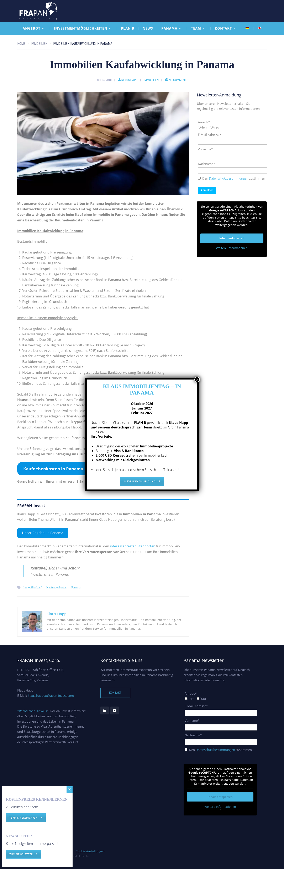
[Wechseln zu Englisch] (259, 28)
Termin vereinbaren (23, 817)
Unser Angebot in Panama (42, 533)
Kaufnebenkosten (56, 587)
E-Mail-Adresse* (209, 134)
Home (21, 44)
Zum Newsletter (21, 854)
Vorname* (205, 149)
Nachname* (206, 164)
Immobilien (151, 80)
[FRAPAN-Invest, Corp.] (39, 10)
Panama (169, 28)
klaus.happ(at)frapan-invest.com (51, 695)
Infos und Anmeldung (140, 481)
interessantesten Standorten (132, 546)
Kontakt (223, 28)
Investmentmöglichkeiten (80, 28)
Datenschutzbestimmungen (228, 178)
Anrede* (204, 122)
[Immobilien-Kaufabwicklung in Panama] (103, 143)
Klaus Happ (129, 80)
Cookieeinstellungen (90, 851)
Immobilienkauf (32, 587)
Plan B (127, 28)
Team (196, 28)
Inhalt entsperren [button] (231, 238)
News (148, 28)
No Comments (178, 80)
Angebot (31, 28)
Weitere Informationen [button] (232, 248)
